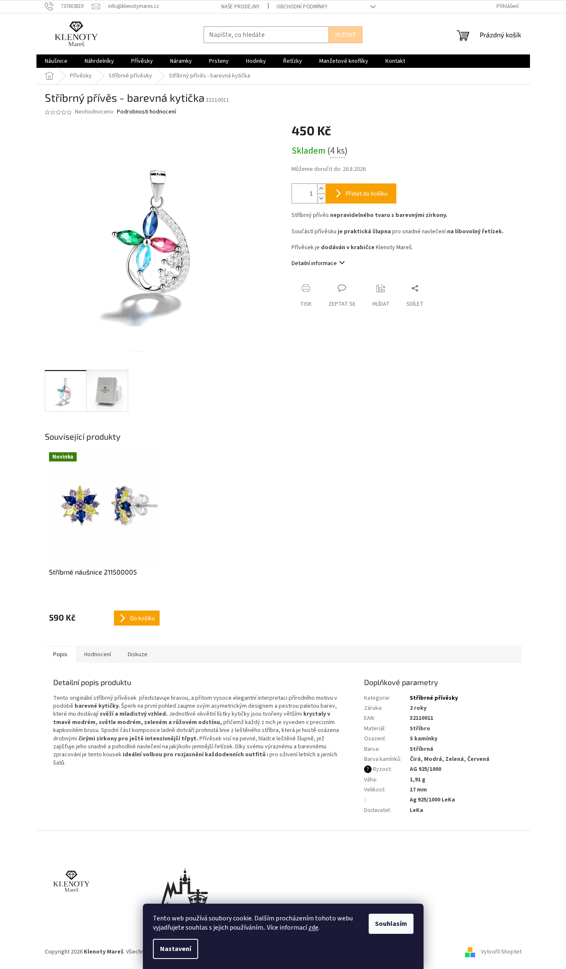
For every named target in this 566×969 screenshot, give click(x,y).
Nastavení (175, 949)
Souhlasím (391, 923)
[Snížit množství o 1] (321, 198)
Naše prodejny (240, 6)
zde (313, 927)
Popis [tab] (60, 654)
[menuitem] (56, 61)
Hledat (345, 34)
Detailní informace (314, 263)
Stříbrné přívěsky (434, 698)
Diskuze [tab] (137, 654)
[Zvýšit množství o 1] (321, 188)
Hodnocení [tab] (97, 654)
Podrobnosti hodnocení (146, 112)
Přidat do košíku (367, 193)
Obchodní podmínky (302, 6)
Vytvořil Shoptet (501, 952)
